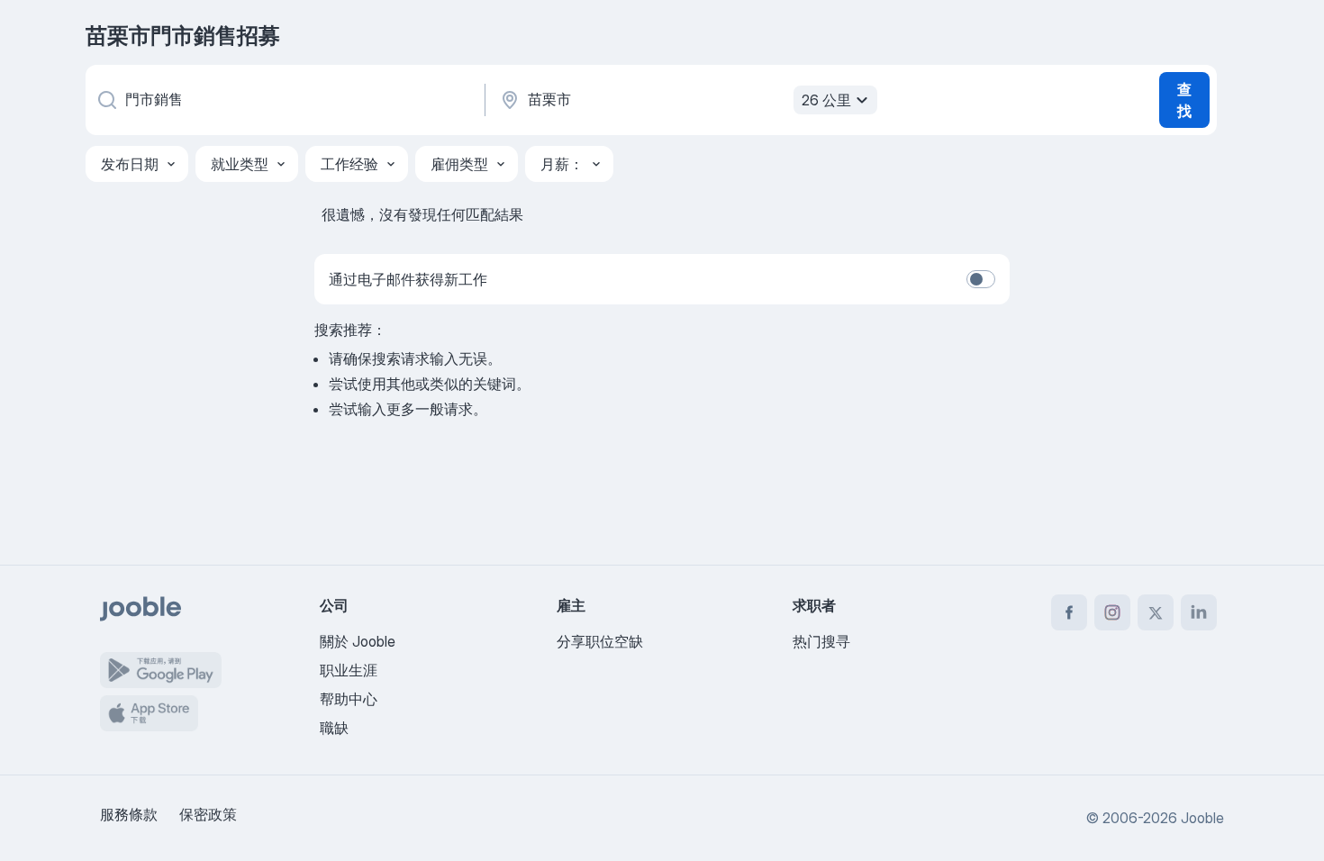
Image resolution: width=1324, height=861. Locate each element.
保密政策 (208, 814)
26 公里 (826, 100)
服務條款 (129, 814)
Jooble (1202, 818)
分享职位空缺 (600, 641)
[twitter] (1156, 612)
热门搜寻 (821, 641)
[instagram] (1112, 612)
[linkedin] (1199, 612)
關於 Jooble (357, 641)
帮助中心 (348, 699)
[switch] (980, 279)
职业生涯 (348, 670)
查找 (1184, 100)
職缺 (334, 728)
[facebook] (1069, 612)
